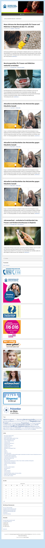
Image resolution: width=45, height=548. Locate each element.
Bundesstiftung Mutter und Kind (9, 439)
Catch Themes (26, 537)
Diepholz (33, 421)
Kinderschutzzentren (7, 453)
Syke (14, 429)
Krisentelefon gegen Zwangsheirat (10, 455)
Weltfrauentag (30, 429)
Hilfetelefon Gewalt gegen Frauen (10, 448)
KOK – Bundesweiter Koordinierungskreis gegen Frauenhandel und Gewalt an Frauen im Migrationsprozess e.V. (23, 454)
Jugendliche (32, 424)
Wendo (34, 429)
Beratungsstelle (29, 420)
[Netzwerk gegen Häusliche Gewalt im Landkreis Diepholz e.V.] (22, 12)
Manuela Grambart (21, 67)
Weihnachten (25, 429)
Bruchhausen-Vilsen (24, 421)
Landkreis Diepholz (17, 426)
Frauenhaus (25, 423)
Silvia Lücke (17, 28)
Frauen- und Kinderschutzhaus (14, 423)
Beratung (20, 420)
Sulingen (11, 429)
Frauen (5, 423)
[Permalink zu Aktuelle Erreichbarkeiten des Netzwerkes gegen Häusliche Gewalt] (22, 129)
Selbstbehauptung (28, 427)
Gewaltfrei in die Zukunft (8, 445)
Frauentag (30, 423)
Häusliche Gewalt (24, 424)
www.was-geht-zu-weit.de (8, 475)
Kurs (9, 426)
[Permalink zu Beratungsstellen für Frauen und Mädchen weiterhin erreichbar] (22, 89)
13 (22, 491)
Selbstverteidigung (35, 427)
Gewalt (33, 423)
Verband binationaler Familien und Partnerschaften (12, 473)
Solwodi (5, 469)
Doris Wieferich (21, 224)
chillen (29, 421)
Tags (4, 417)
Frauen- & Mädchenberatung (9, 440)
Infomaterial (5, 512)
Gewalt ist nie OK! (7, 444)
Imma (5, 449)
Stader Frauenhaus (7, 470)
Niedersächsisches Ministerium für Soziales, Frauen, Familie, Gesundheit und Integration (19, 460)
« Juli (4, 501)
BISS (20, 421)
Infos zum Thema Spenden (7, 507)
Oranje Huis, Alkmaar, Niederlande (10, 463)
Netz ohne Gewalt (7, 459)
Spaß (7, 429)
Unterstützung (18, 429)
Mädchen (27, 426)
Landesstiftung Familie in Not (9, 458)
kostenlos (5, 426)
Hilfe (16, 424)
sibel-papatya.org (7, 468)
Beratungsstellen (16, 421)
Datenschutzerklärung (7, 513)
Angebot (11, 420)
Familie (39, 421)
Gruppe (13, 424)
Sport (9, 429)
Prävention (18, 427)
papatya (5, 464)
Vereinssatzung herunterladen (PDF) (9, 511)
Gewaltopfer (38, 423)
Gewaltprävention (7, 424)
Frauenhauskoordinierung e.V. (9, 443)
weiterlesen (15, 56)
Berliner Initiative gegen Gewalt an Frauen (11, 438)
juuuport (5, 450)
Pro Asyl (5, 465)
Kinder (37, 424)
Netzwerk (33, 426)
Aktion (5, 420)
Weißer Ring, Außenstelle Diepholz (10, 474)
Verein (22, 429)
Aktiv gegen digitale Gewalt (9, 435)
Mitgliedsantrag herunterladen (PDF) (9, 510)
